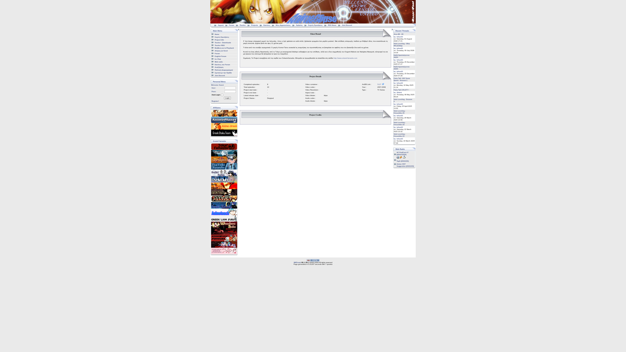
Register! (215, 101)
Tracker (243, 25)
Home (217, 34)
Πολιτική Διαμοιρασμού (224, 70)
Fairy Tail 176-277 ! (401, 90)
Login (227, 98)
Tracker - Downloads (223, 43)
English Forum (220, 56)
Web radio (219, 62)
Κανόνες (266, 25)
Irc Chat (218, 59)
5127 (379, 84)
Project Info (219, 40)
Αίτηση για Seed (221, 51)
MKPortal (297, 262)
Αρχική (221, 25)
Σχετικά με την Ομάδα (223, 73)
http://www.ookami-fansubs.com (345, 58)
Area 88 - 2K (398, 34)
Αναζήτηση (219, 67)
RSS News (332, 25)
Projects (254, 25)
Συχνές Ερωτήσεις (315, 25)
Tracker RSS (220, 45)
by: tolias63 (398, 37)
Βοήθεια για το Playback (224, 48)
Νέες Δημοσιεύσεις (283, 25)
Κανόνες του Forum (222, 64)
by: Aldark (398, 92)
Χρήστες (299, 25)
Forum (231, 25)
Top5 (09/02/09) (403, 161)
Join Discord (347, 25)
